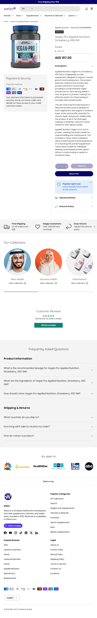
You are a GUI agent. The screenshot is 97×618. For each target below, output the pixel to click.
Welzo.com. (11, 519)
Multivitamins (79, 279)
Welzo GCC (13, 609)
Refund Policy (56, 554)
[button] (91, 8)
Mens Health (17, 279)
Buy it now (74, 174)
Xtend (6, 564)
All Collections (57, 498)
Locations (54, 573)
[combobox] (49, 9)
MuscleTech (9, 573)
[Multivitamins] (79, 262)
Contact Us (55, 568)
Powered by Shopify (25, 609)
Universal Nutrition (12, 559)
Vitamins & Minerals (59, 513)
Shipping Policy (57, 559)
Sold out (82, 166)
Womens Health (48, 279)
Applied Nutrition (62, 27)
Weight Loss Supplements (62, 508)
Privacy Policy (56, 549)
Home (6, 21)
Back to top (48, 481)
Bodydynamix (10, 578)
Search (53, 503)
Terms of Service (58, 564)
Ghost (6, 554)
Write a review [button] (48, 325)
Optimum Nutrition (12, 549)
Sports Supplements (59, 522)
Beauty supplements (60, 532)
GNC (6, 545)
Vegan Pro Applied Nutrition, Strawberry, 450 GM (24, 21)
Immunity (54, 517)
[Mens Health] (17, 262)
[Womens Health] (48, 262)
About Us (54, 545)
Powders (58, 47)
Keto (52, 527)
